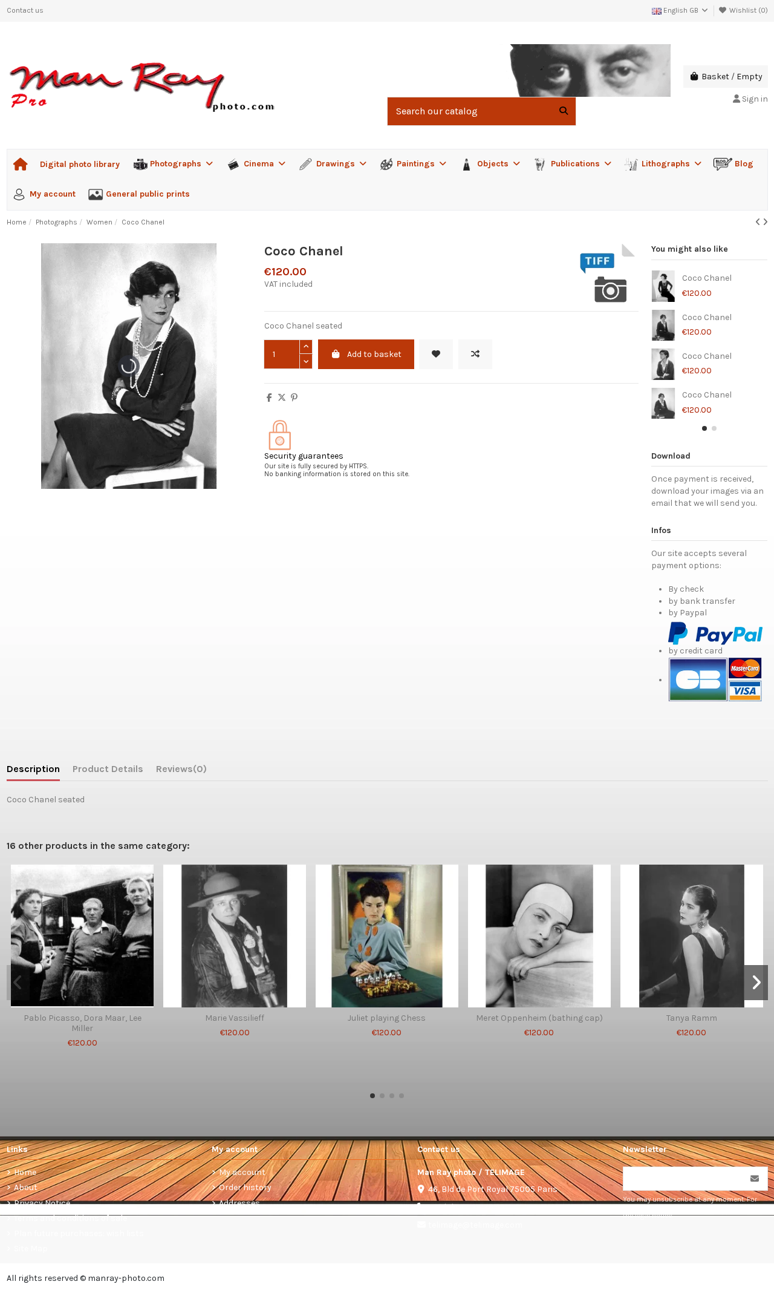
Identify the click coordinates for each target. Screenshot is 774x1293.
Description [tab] (33, 768)
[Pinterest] (294, 398)
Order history (245, 1187)
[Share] (269, 398)
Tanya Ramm (691, 1018)
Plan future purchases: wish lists (79, 1233)
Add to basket (374, 354)
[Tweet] (282, 398)
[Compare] (81, 1003)
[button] (704, 428)
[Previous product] (759, 222)
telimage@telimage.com (475, 1225)
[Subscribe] (754, 1178)
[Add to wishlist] (436, 354)
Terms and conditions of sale (70, 1218)
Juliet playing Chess (387, 1018)
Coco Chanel (707, 278)
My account (242, 1172)
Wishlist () (747, 10)
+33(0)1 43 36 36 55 (466, 1207)
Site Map (31, 1248)
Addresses (239, 1203)
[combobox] (481, 111)
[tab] (181, 771)
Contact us (25, 10)
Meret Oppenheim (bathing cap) (539, 1018)
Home (25, 1172)
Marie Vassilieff (234, 1018)
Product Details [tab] (108, 768)
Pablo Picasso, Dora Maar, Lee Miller (82, 1023)
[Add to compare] (475, 354)
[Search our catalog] (563, 111)
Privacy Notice (42, 1203)
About (25, 1187)
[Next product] (765, 222)
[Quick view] (99, 1003)
